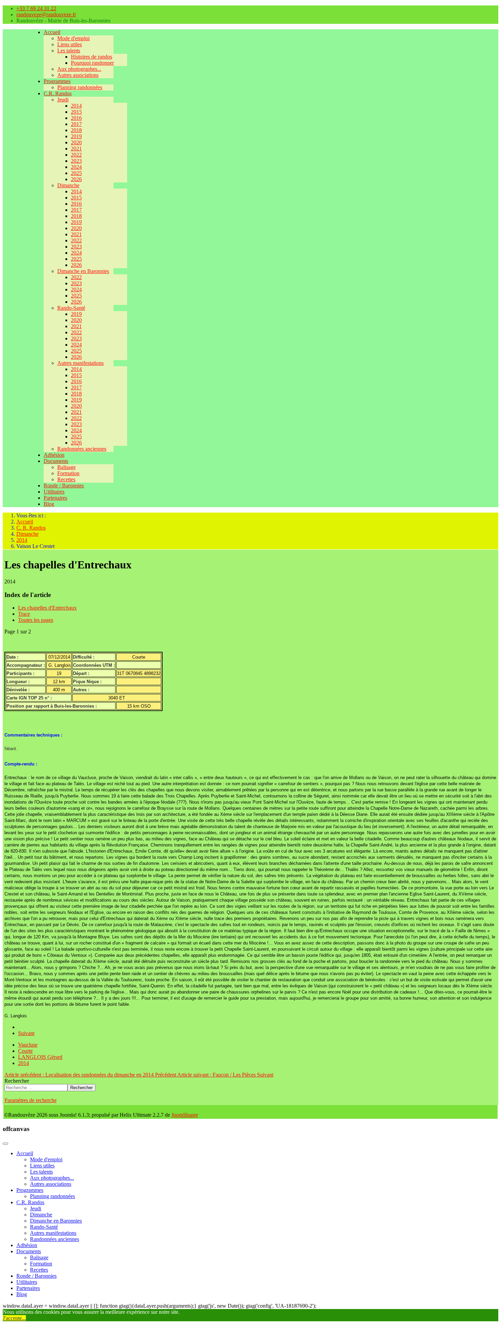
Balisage (66, 467)
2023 (76, 161)
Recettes (66, 479)
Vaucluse (27, 1045)
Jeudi (63, 99)
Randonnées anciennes (81, 449)
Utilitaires (54, 492)
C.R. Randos (58, 93)
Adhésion (54, 455)
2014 (76, 106)
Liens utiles (69, 44)
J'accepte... (14, 1318)
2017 (76, 124)
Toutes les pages (35, 620)
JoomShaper (184, 1115)
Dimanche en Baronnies (83, 271)
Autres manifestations (80, 363)
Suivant (26, 1033)
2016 (76, 118)
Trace (24, 614)
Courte (25, 1051)
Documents (56, 461)
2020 (76, 142)
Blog (49, 504)
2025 (76, 173)
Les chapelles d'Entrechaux (47, 608)
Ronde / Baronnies (64, 485)
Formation (68, 473)
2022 (76, 155)
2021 (76, 148)
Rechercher (16, 1081)
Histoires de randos (91, 57)
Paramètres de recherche (30, 1100)
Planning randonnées (79, 87)
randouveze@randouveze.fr (46, 14)
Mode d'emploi (73, 38)
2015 (76, 112)
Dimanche (68, 185)
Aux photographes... (79, 69)
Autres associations (77, 75)
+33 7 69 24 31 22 (36, 8)
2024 (76, 167)
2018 (76, 130)
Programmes (57, 81)
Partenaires (55, 498)
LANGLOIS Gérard (40, 1057)
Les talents (68, 50)
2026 (76, 179)
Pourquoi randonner (92, 63)
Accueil (52, 32)
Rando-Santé (71, 308)
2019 (76, 136)
